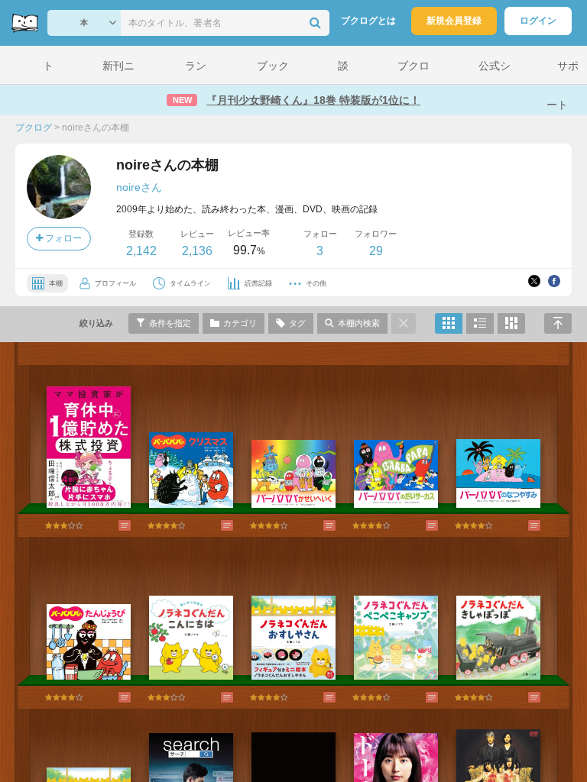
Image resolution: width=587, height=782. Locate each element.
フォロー (62, 238)
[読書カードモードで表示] (511, 323)
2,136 (197, 250)
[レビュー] (109, 525)
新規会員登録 (454, 20)
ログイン (538, 20)
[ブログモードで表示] (480, 323)
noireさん (139, 187)
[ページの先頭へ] (558, 323)
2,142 (141, 250)
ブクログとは (368, 20)
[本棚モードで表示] (448, 323)
